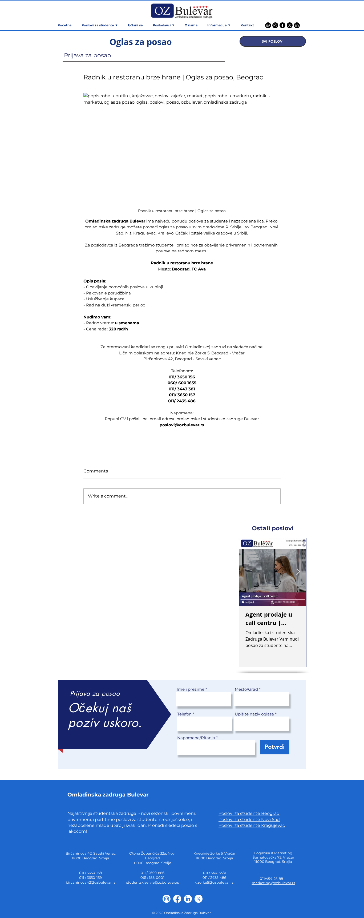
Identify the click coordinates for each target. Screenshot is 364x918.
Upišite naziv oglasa (254, 714)
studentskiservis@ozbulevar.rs (152, 882)
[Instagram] (275, 25)
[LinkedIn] (297, 25)
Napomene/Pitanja (196, 738)
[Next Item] (298, 572)
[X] (290, 25)
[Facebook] (282, 25)
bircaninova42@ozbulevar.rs (90, 882)
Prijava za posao (87, 55)
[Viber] (268, 25)
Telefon (184, 714)
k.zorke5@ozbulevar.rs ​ (214, 882)
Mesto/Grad (246, 689)
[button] (219, 25)
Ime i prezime (190, 689)
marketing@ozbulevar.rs (273, 883)
